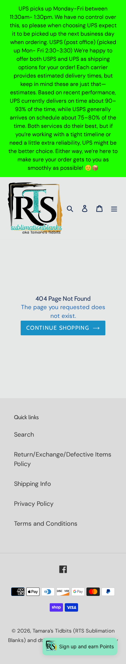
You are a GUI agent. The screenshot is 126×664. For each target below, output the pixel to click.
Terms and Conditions (45, 523)
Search (24, 434)
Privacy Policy (34, 503)
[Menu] (114, 208)
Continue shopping (57, 327)
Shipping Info (32, 484)
